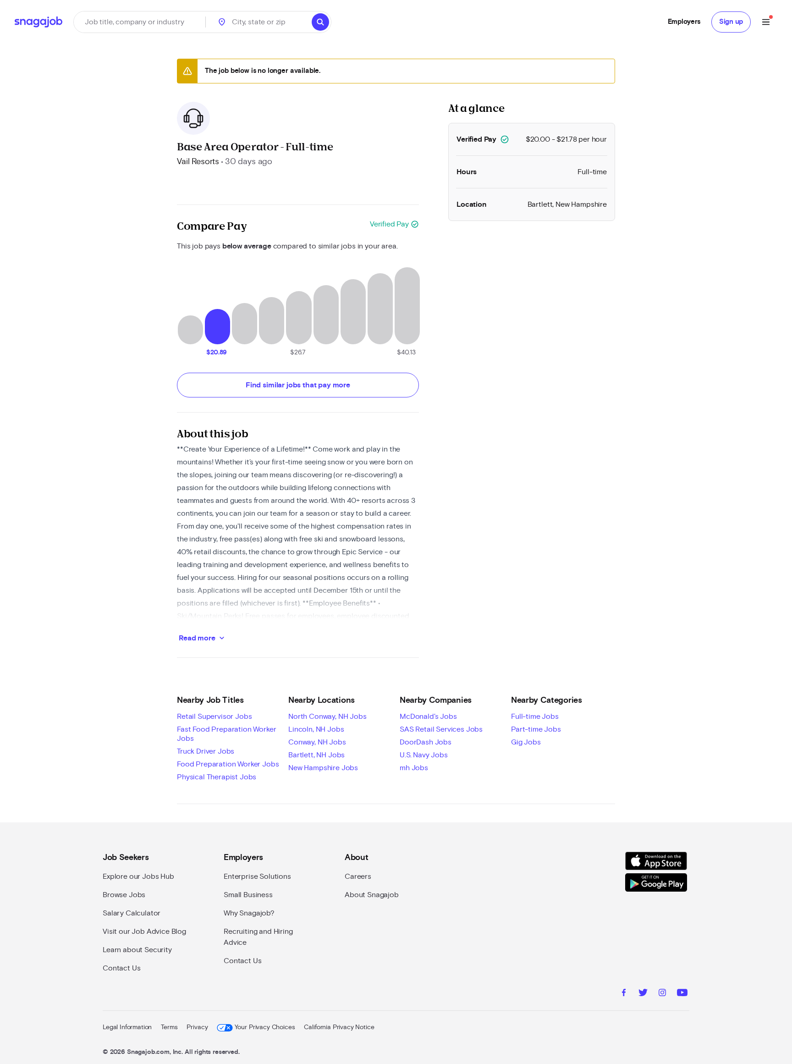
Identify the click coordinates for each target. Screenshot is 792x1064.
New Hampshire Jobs (323, 768)
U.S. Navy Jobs (424, 755)
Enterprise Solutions (257, 876)
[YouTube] (682, 994)
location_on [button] (221, 22)
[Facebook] (623, 994)
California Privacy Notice (339, 1027)
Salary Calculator (131, 913)
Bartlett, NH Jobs (316, 755)
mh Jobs (414, 768)
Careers (358, 876)
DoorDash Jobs (425, 742)
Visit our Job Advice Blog (144, 931)
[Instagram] (662, 994)
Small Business (248, 895)
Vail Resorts (198, 162)
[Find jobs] (320, 22)
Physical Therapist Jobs (216, 777)
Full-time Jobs (535, 716)
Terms (169, 1027)
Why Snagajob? (249, 913)
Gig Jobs (526, 742)
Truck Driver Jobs (205, 751)
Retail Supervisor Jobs (214, 716)
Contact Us (121, 968)
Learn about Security (137, 950)
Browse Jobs (124, 895)
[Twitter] (643, 994)
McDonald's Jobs (428, 716)
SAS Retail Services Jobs (441, 729)
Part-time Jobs (536, 729)
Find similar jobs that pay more (298, 385)
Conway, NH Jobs (317, 742)
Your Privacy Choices (265, 1027)
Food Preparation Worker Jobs (228, 764)
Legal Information (127, 1027)
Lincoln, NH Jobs (316, 729)
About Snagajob (372, 895)
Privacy (197, 1027)
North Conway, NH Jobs (327, 716)
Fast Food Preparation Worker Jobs (226, 734)
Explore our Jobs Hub (138, 876)
